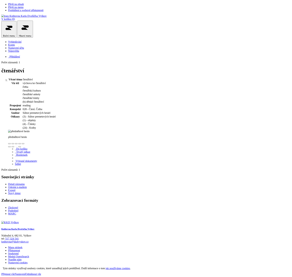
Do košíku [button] (21, 148)
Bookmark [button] (21, 154)
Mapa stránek (15, 247)
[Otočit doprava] (12, 146)
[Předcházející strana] (16, 146)
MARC (12, 213)
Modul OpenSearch (18, 256)
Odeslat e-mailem (17, 187)
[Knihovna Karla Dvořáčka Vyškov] (24, 16)
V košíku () (8, 19)
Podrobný (13, 210)
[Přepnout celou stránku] (19, 143)
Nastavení (20, 274)
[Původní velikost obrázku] (16, 143)
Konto (11, 44)
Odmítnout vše (33, 274)
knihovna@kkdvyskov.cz (15, 241)
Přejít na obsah (16, 4)
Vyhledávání (14, 41)
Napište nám (14, 259)
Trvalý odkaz (22, 151)
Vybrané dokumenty (26, 161)
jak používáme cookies (118, 268)
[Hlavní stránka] (10, 222)
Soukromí (13, 253)
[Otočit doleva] (9, 146)
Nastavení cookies (18, 262)
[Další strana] (19, 146)
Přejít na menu (15, 7)
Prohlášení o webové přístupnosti (25, 10)
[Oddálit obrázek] (12, 143)
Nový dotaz (14, 193)
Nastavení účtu (16, 47)
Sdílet (18, 164)
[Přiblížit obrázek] (9, 143)
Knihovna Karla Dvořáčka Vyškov (17, 229)
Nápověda (13, 50)
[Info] (23, 143)
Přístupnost (14, 250)
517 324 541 (12, 238)
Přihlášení (14, 56)
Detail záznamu (16, 184)
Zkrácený (13, 207)
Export (11, 190)
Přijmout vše (8, 274)
